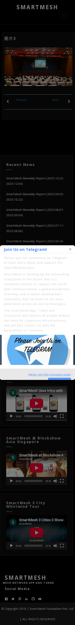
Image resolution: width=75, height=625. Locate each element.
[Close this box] (70, 249)
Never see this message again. (49, 374)
